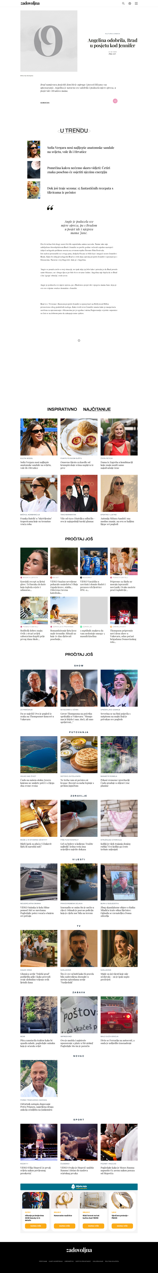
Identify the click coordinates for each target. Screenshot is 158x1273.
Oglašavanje (98, 1261)
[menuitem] (129, 3)
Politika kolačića (112, 1261)
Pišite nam (43, 1261)
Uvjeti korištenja (56, 1261)
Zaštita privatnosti (83, 1261)
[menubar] (130, 3)
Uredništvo (69, 1261)
